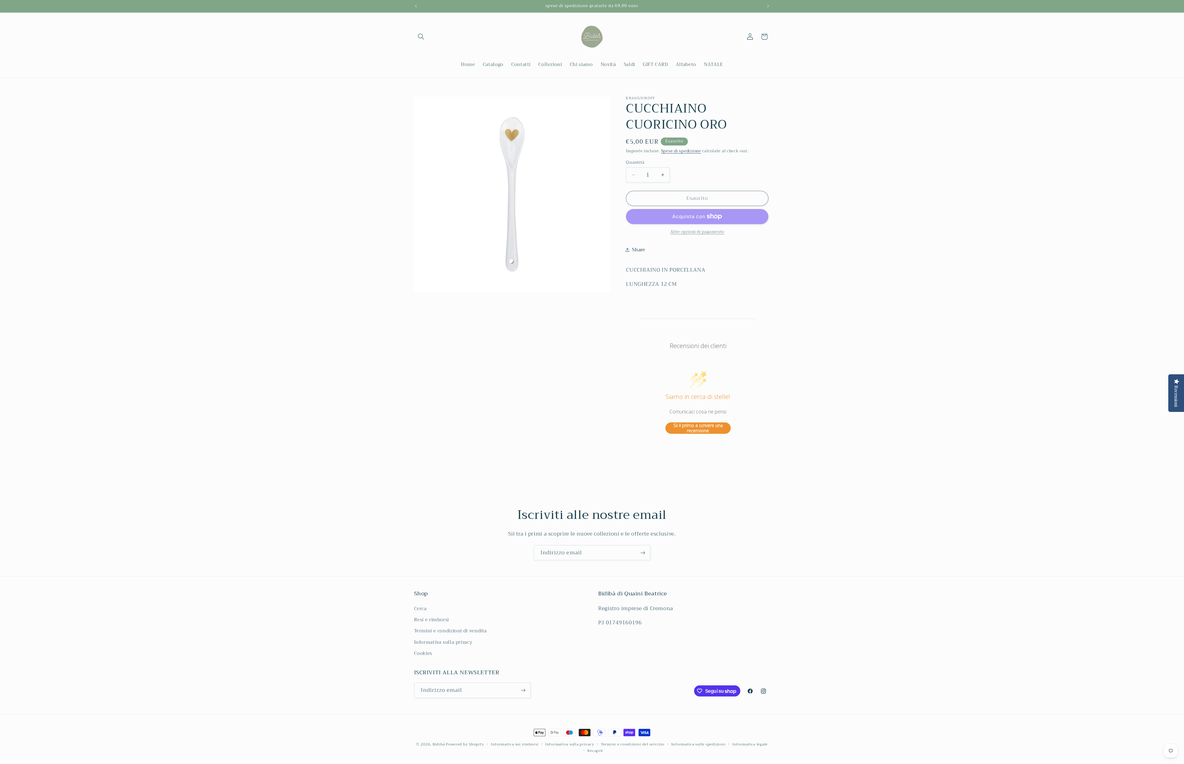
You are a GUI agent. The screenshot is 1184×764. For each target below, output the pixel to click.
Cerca (420, 609)
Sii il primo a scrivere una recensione (698, 427)
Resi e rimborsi (431, 620)
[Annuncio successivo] (768, 6)
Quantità (635, 162)
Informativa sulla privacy (443, 642)
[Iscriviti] (643, 552)
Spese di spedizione (681, 150)
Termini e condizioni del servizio (632, 744)
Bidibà (439, 744)
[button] (421, 37)
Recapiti (595, 751)
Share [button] (638, 250)
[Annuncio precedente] (416, 6)
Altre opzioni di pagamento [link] (697, 232)
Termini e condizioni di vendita (450, 631)
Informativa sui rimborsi (515, 744)
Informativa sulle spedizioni (698, 744)
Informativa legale (750, 744)
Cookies (423, 653)
